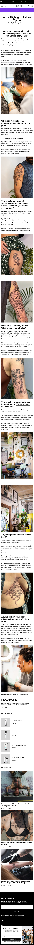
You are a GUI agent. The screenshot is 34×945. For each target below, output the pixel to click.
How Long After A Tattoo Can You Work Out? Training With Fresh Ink (16, 805)
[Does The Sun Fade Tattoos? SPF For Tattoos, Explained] (17, 825)
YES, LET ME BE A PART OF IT (11, 939)
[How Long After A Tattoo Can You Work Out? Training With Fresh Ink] (17, 786)
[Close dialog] (32, 927)
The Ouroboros (23, 404)
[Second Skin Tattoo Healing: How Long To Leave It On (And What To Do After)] (17, 864)
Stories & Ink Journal (21, 704)
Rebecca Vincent (6, 228)
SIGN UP (17, 911)
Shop (3, 920)
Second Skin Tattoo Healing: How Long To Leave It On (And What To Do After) (15, 882)
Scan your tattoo (20, 10)
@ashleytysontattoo (22, 694)
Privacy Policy (18, 941)
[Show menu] (2, 6)
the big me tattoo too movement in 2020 (18, 563)
